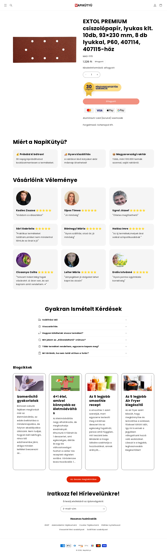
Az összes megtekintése (83, 479)
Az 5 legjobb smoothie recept (99, 400)
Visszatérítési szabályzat (71, 529)
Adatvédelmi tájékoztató (64, 525)
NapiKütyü (87, 550)
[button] (5, 5)
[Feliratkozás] (103, 509)
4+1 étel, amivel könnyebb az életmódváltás (65, 404)
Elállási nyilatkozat (111, 525)
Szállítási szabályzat (97, 529)
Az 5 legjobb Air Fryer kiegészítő (135, 400)
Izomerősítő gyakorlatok (28, 398)
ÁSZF (47, 525)
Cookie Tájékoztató (89, 525)
